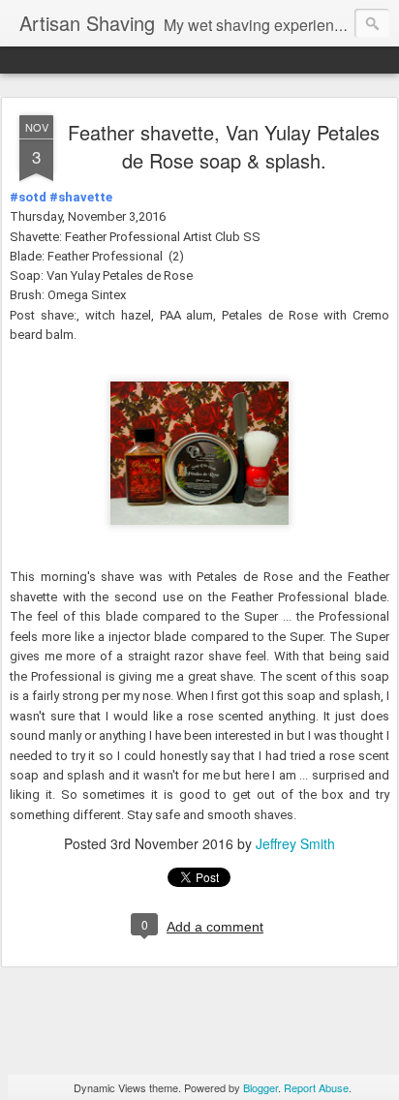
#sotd (28, 197)
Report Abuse (316, 1087)
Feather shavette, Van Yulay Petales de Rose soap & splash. (224, 146)
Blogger (260, 1087)
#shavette (80, 197)
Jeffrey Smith (295, 843)
